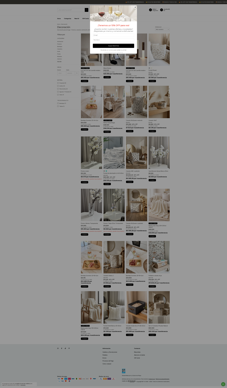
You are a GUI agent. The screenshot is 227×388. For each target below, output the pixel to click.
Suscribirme (113, 46)
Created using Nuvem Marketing (113, 52)
